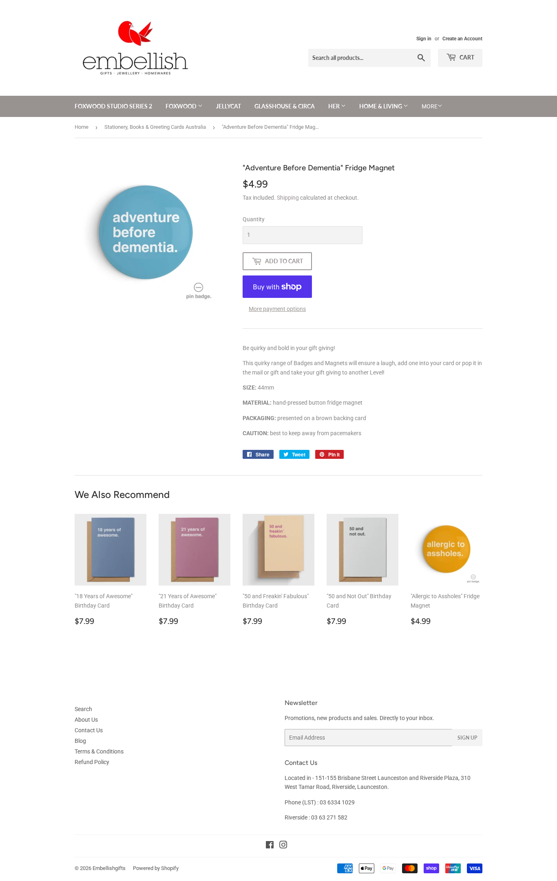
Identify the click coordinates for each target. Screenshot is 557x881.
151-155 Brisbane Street (345, 778)
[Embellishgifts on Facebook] (269, 846)
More (430, 106)
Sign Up (467, 738)
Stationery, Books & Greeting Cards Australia (155, 127)
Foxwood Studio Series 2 (113, 106)
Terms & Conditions (99, 751)
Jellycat (228, 106)
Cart (466, 57)
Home (81, 127)
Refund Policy (92, 762)
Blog (80, 741)
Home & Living (381, 106)
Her (334, 106)
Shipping (288, 197)
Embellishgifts (109, 868)
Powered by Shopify (156, 868)
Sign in (423, 39)
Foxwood (182, 106)
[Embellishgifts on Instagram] (283, 846)
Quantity (254, 219)
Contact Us (89, 730)
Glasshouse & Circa (284, 106)
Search (83, 709)
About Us (86, 719)
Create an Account (462, 39)
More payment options (277, 309)
